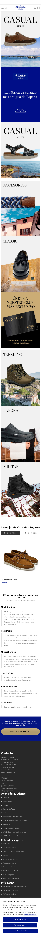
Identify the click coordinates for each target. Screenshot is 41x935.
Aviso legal (7, 898)
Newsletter (7, 824)
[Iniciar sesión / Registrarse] (35, 8)
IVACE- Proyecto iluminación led (14, 832)
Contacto (6, 797)
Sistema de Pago (9, 809)
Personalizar (19, 925)
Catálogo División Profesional (13, 851)
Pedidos (5, 805)
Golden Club (7, 801)
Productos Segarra (9, 863)
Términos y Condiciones (11, 828)
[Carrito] (38, 7)
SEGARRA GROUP (9, 848)
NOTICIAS (6, 844)
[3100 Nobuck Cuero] (20, 558)
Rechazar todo (20, 931)
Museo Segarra (8, 874)
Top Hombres (11, 533)
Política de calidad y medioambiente (15, 886)
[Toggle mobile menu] (2, 8)
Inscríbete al (20, 731)
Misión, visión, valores (10, 859)
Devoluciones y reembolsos (13, 817)
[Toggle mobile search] (5, 8)
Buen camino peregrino (11, 878)
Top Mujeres (31, 533)
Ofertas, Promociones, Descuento (15, 820)
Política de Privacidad (10, 890)
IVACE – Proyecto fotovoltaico (13, 836)
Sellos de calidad (9, 867)
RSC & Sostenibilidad (10, 871)
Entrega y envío (8, 813)
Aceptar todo (20, 919)
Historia (5, 855)
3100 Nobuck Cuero (9, 579)
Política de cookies (30, 915)
